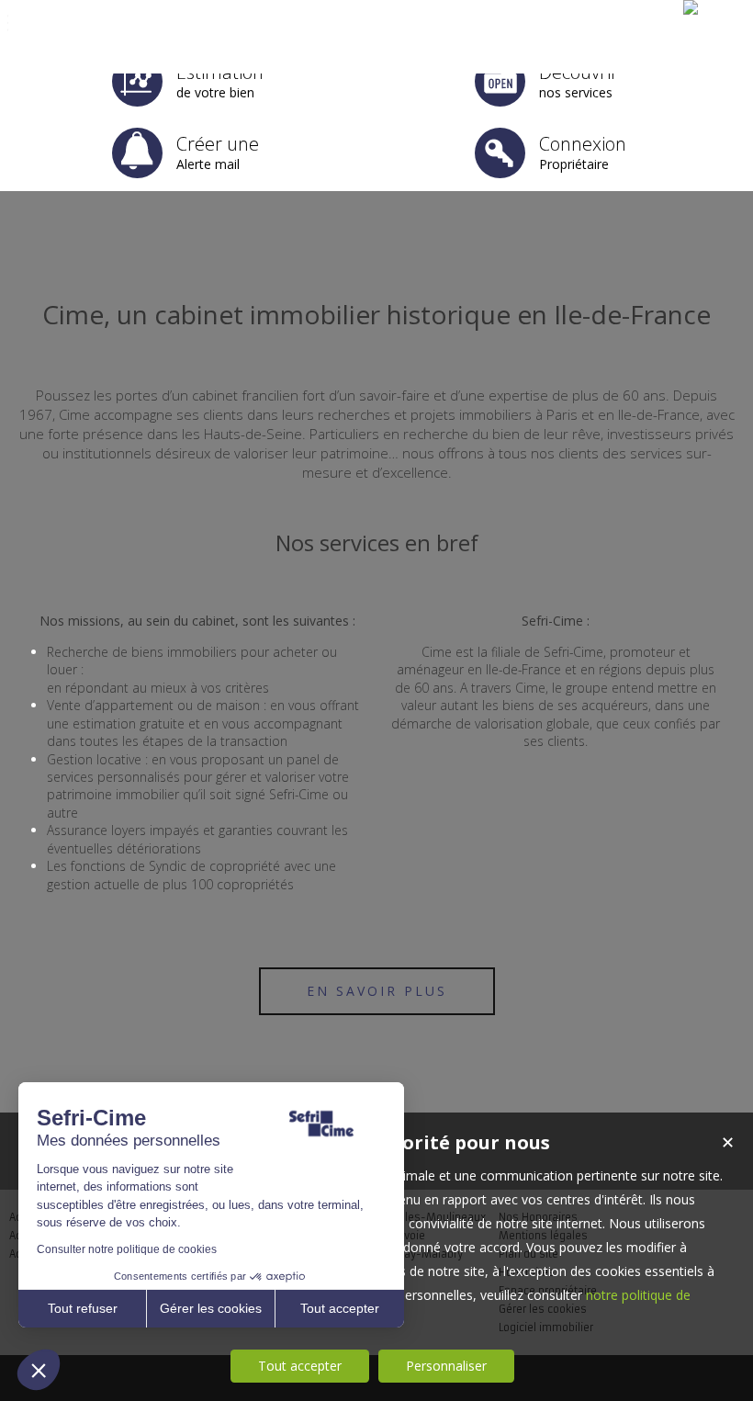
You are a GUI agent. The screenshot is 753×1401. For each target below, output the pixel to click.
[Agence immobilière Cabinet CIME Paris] (690, 7)
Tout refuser (83, 1308)
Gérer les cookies (211, 1308)
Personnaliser (446, 1365)
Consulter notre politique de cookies (127, 1249)
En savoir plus (377, 991)
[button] (39, 1370)
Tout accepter (300, 1365)
